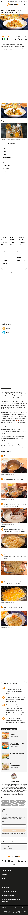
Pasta (12, 801)
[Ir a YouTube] (12, 861)
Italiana (15, 804)
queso (17, 420)
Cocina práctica (6, 804)
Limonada (17, 1)
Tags (3, 883)
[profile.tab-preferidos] (2, 39)
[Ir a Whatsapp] (22, 861)
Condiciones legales (15, 833)
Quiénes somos (7, 870)
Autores (4, 875)
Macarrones (5, 801)
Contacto (5, 879)
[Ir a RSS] (14, 864)
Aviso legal (5, 887)
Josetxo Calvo (5, 36)
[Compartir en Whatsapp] (5, 39)
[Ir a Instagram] (9, 861)
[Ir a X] (6, 861)
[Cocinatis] (13, 4)
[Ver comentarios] (26, 36)
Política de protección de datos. (14, 834)
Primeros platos (20, 801)
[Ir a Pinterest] (19, 861)
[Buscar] (25, 4)
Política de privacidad (9, 891)
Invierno (21, 804)
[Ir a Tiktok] (16, 861)
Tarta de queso (10, 1)
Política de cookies (8, 895)
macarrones (10, 396)
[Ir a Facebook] (2, 861)
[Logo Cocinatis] (14, 856)
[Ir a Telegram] (25, 861)
